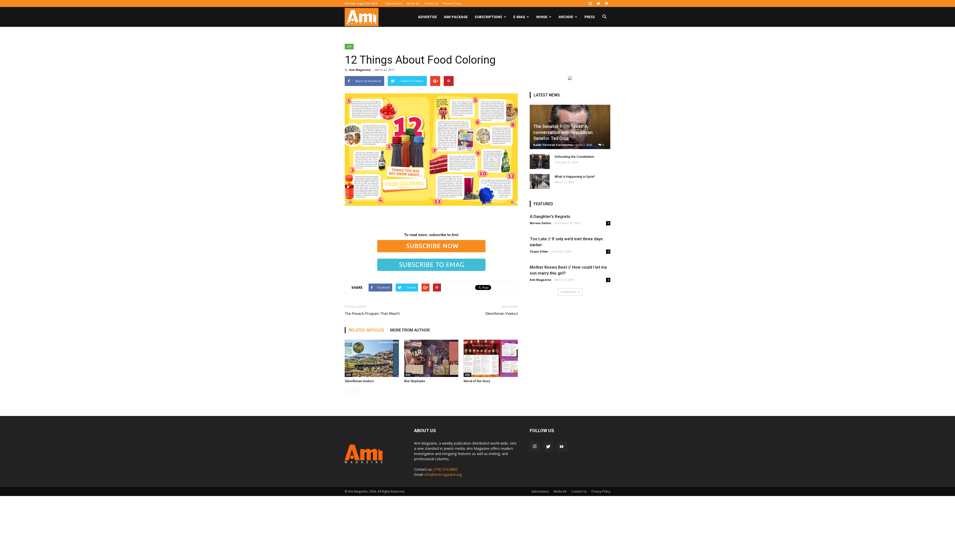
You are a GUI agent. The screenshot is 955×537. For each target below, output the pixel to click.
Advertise (427, 16)
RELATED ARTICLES (366, 330)
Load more (568, 292)
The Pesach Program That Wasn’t (372, 313)
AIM (349, 46)
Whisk (541, 16)
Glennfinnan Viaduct (501, 313)
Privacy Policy (452, 3)
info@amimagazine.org (443, 474)
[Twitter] (598, 3)
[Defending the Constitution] (540, 161)
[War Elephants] (431, 358)
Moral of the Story (477, 381)
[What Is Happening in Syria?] (540, 181)
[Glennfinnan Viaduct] (372, 358)
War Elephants (414, 381)
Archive (566, 16)
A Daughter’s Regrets (550, 216)
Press (589, 16)
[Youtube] (606, 3)
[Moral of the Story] (491, 358)
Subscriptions (488, 16)
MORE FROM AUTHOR (410, 330)
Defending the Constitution (574, 157)
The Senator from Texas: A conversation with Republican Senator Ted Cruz (563, 132)
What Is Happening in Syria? (575, 176)
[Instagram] (590, 3)
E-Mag (519, 16)
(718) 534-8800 (445, 469)
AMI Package (456, 16)
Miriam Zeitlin (540, 223)
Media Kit (413, 3)
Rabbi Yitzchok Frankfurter (553, 145)
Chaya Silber (539, 251)
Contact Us (431, 3)
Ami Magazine (360, 70)
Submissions (394, 3)
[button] (604, 17)
